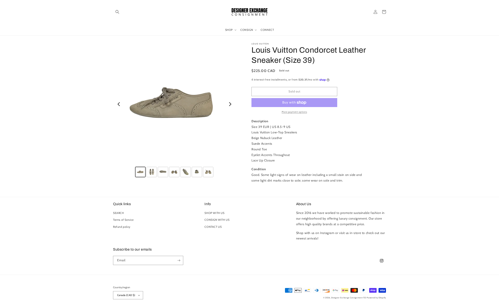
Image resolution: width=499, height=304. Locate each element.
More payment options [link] (294, 111)
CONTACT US (213, 227)
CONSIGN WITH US (216, 220)
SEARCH (118, 213)
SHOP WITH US (214, 213)
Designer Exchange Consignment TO (348, 297)
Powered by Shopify (376, 297)
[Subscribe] (178, 260)
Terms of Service (123, 220)
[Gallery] (174, 110)
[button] (117, 12)
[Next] (230, 104)
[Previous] (118, 104)
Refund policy (121, 227)
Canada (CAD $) (126, 295)
